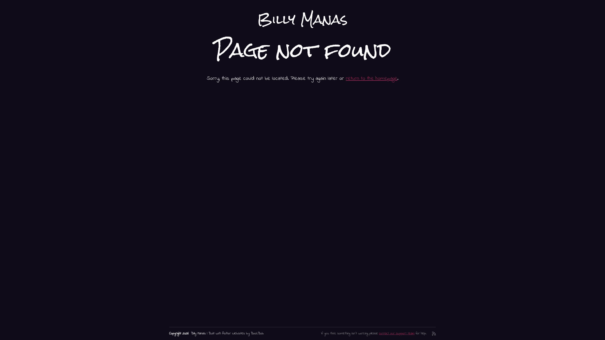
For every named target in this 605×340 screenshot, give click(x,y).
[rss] (434, 333)
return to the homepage (371, 78)
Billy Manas (302, 19)
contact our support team (397, 333)
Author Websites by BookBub (243, 333)
